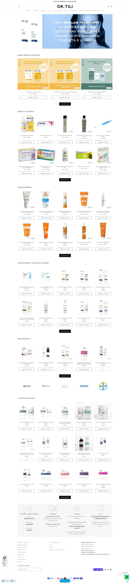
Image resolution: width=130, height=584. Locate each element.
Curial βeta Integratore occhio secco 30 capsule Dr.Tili (27, 288)
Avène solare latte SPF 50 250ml (103, 242)
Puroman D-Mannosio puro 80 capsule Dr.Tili (45, 423)
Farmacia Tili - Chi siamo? (23, 542)
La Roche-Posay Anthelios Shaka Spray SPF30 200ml (65, 243)
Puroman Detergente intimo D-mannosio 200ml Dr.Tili (65, 454)
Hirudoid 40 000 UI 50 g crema (46, 135)
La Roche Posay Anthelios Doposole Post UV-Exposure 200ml (46, 212)
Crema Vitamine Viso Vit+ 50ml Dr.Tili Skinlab (103, 288)
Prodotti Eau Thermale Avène (65, 392)
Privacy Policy (20, 554)
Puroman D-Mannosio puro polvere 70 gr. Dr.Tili (26, 423)
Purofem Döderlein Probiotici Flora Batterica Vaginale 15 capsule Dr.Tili (84, 363)
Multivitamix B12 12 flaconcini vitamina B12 (46, 167)
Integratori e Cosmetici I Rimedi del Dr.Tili (27, 392)
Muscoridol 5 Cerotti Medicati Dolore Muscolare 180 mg (103, 167)
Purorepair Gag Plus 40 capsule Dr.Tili (84, 484)
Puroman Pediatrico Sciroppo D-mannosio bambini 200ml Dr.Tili (84, 454)
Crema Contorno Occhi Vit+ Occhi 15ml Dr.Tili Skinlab (103, 363)
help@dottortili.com (90, 550)
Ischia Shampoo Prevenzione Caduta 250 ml (84, 136)
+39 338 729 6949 (91, 552)
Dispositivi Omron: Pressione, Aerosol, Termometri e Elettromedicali (84, 392)
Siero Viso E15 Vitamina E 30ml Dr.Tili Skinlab (84, 288)
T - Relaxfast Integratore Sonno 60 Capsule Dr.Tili (46, 288)
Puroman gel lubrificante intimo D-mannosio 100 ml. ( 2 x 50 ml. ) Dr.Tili (27, 454)
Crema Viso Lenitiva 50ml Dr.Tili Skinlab (103, 318)
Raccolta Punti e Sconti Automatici (57, 549)
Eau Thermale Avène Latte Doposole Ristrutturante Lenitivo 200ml (27, 212)
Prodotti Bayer (103, 392)
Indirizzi (51, 547)
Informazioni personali (54, 542)
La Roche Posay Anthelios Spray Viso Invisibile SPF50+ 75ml (65, 212)
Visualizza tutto (65, 104)
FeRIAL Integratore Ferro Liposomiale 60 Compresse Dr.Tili (27, 363)
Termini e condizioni (22, 552)
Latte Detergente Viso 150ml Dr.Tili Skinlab (65, 318)
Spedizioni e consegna (22, 545)
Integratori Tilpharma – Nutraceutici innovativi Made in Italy (46, 392)
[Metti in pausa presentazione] (69, 50)
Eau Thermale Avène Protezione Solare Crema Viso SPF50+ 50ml (84, 212)
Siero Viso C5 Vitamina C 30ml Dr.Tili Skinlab (65, 288)
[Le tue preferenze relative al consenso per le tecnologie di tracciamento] (127, 581)
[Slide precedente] (60, 50)
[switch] (4, 565)
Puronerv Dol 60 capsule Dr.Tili (46, 484)
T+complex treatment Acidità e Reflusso (33, 91)
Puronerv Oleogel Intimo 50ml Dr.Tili (27, 484)
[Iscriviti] (40, 569)
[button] (19, 6)
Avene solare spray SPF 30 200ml (84, 242)
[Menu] (7, 556)
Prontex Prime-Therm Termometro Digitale (103, 136)
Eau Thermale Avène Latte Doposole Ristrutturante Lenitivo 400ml (103, 212)
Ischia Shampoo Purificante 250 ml (65, 135)
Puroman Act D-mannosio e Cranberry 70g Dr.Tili (84, 423)
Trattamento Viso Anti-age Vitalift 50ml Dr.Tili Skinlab (65, 363)
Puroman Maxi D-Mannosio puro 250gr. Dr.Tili (103, 423)
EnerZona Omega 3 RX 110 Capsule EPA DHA (65, 167)
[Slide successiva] (66, 50)
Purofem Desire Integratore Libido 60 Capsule (103, 485)
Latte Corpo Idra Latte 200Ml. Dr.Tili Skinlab (46, 318)
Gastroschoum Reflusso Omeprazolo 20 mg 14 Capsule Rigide (27, 167)
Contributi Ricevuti (22, 559)
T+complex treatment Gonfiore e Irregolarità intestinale (65, 91)
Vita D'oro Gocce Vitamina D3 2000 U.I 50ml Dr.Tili (45, 363)
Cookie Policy (20, 556)
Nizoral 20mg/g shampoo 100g (27, 135)
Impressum (20, 561)
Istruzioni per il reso (22, 547)
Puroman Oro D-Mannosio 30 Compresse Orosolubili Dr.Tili (65, 423)
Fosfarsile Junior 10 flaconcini (84, 166)
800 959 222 (106, 554)
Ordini (50, 545)
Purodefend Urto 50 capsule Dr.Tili (65, 484)
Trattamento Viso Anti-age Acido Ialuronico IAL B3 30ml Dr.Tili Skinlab (27, 318)
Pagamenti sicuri (21, 549)
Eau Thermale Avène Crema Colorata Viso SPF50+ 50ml (27, 243)
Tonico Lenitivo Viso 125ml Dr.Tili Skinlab (84, 318)
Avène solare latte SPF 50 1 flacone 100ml (46, 243)
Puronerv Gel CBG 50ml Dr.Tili (103, 453)
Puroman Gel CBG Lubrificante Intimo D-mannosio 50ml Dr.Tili (45, 454)
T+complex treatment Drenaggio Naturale (96, 91)
